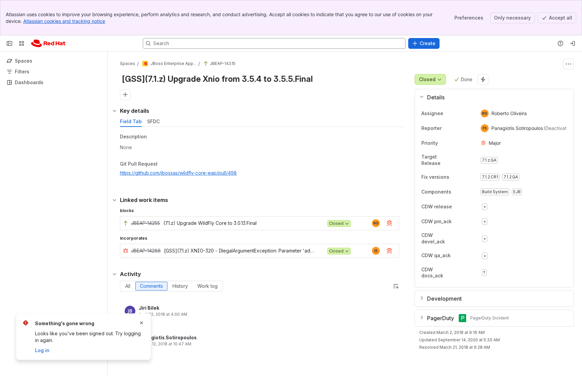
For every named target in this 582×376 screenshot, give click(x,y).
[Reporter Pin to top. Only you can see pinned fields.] (447, 128)
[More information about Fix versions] (456, 177)
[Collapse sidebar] (9, 43)
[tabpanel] (262, 156)
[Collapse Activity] (114, 274)
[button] (491, 97)
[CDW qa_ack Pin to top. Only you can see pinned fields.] (465, 256)
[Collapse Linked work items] (114, 200)
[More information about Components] (458, 192)
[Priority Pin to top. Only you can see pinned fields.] (452, 143)
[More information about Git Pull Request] (164, 164)
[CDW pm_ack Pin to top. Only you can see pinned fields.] (466, 221)
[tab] (130, 121)
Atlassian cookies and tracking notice (64, 21)
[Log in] (572, 43)
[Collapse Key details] (114, 111)
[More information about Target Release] (461, 160)
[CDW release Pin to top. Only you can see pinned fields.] (467, 206)
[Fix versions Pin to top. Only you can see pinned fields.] (464, 177)
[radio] (128, 286)
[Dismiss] (141, 323)
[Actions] (568, 64)
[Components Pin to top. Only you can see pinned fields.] (466, 192)
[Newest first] (396, 286)
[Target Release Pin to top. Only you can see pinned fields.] (470, 160)
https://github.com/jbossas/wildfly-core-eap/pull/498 (178, 173)
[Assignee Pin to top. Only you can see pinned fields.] (448, 113)
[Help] (560, 43)
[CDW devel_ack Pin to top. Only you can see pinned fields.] (470, 238)
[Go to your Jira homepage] (48, 43)
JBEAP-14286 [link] (146, 250)
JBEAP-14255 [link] (145, 223)
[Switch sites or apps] (21, 43)
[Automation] (483, 79)
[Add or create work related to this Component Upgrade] (125, 94)
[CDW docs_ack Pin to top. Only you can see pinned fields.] (470, 272)
